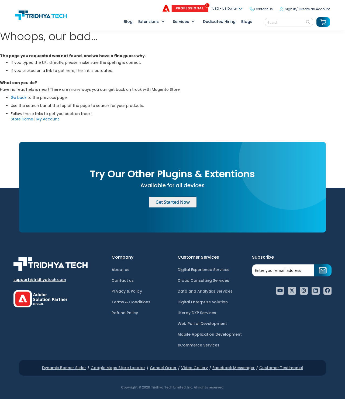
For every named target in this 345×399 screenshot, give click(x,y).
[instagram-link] (304, 291)
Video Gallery (194, 367)
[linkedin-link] (316, 291)
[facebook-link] (327, 291)
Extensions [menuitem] (148, 21)
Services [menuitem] (181, 21)
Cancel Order (163, 367)
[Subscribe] (323, 270)
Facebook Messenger (233, 367)
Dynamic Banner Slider (64, 367)
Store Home (22, 119)
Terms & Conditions (131, 302)
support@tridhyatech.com (39, 279)
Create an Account (314, 9)
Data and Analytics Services (205, 291)
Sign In (290, 9)
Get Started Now (173, 202)
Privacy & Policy (127, 291)
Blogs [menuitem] (246, 21)
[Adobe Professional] (181, 10)
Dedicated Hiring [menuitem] (219, 21)
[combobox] (289, 22)
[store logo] (41, 15)
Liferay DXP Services (197, 312)
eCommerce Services (198, 345)
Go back (18, 97)
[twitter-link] (292, 291)
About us (120, 269)
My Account (47, 119)
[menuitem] (126, 21)
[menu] (187, 22)
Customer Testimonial (281, 367)
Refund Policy (125, 312)
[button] (228, 9)
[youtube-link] (280, 291)
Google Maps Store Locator (118, 367)
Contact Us (263, 9)
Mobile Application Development (210, 334)
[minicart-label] (323, 22)
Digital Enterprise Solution (203, 302)
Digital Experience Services (203, 269)
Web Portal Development (202, 323)
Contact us (123, 280)
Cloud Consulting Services (203, 280)
